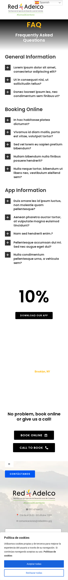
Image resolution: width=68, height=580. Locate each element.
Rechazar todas (34, 573)
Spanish (44, 2)
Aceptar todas (34, 564)
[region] (34, 556)
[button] (34, 69)
